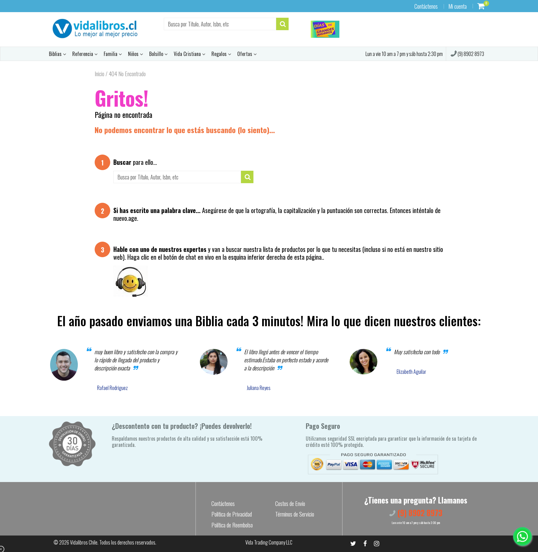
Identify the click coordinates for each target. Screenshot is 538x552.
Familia (111, 54)
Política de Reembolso (232, 525)
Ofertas (245, 54)
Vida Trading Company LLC (268, 542)
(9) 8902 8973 (470, 54)
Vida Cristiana (188, 54)
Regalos (219, 54)
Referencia (83, 54)
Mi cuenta (457, 6)
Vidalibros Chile (83, 542)
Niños (134, 54)
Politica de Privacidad (231, 514)
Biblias (56, 54)
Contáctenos (426, 6)
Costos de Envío (290, 503)
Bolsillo (156, 54)
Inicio (99, 74)
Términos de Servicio (294, 514)
